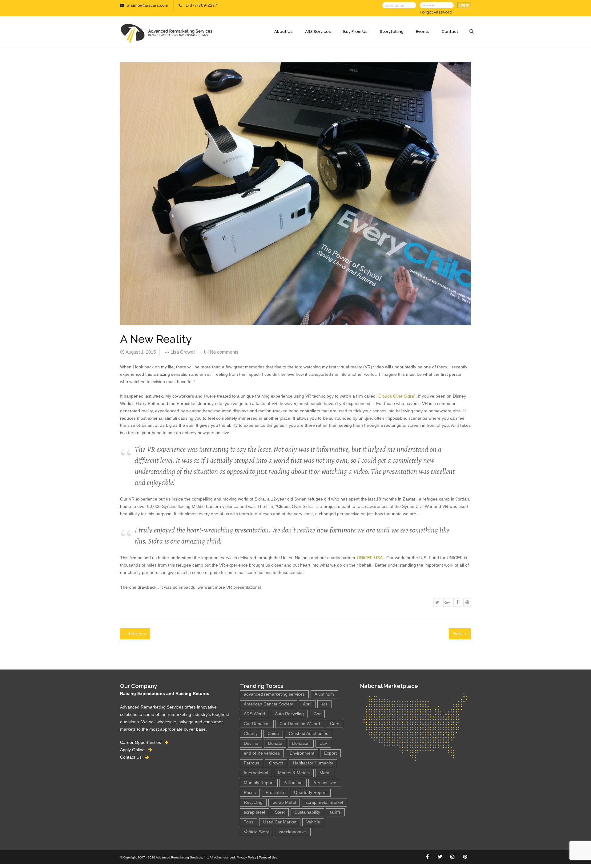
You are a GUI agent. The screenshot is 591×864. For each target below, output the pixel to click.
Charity (251, 733)
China (273, 733)
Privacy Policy (246, 857)
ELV (323, 743)
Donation (301, 743)
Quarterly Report (310, 792)
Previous (137, 633)
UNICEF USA (370, 557)
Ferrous (251, 763)
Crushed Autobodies (308, 733)
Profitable (275, 792)
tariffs (335, 812)
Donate (275, 743)
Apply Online (134, 749)
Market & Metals (294, 773)
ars (324, 704)
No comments (224, 352)
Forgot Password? (437, 12)
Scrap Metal (284, 802)
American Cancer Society (268, 704)
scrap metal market (324, 802)
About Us (283, 31)
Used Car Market (279, 822)
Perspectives (324, 782)
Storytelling (392, 31)
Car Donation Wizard (299, 723)
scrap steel (254, 812)
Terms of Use (268, 857)
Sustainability (307, 812)
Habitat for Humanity (313, 763)
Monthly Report (259, 782)
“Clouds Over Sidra (395, 396)
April (307, 704)
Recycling (253, 802)
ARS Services (318, 31)
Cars (334, 723)
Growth (276, 763)
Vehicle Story (256, 832)
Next (458, 633)
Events (422, 31)
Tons (248, 822)
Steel (280, 812)
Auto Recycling (289, 714)
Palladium (293, 782)
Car (317, 714)
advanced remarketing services (274, 694)
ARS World (254, 714)
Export (330, 753)
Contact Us (132, 757)
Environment (302, 753)
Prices (250, 792)
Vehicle (313, 822)
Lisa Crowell (183, 352)
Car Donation (257, 723)
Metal (325, 773)
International (256, 773)
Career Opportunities (142, 742)
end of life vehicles (262, 753)
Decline (251, 743)
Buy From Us (355, 31)
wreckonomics (293, 832)
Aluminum (324, 694)
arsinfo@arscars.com (147, 5)
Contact (450, 31)
